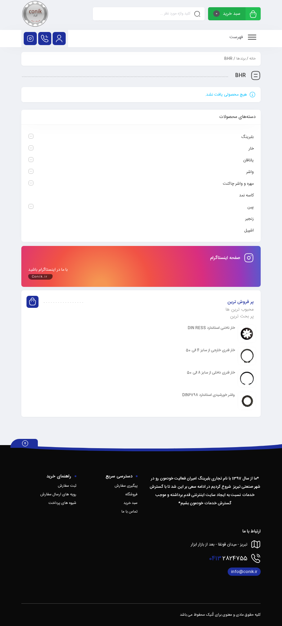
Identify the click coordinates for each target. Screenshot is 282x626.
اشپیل (249, 230)
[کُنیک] (35, 15)
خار (251, 148)
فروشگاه (132, 495)
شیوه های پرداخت (62, 503)
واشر (250, 172)
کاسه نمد (246, 195)
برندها (241, 59)
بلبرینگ (247, 136)
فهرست (236, 37)
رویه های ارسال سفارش (58, 495)
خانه (252, 59)
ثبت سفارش (67, 486)
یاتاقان (248, 160)
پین (250, 207)
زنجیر (249, 218)
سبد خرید (130, 503)
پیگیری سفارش (126, 486)
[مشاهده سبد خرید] (253, 15)
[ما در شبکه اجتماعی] (30, 38)
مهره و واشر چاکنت (238, 183)
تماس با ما (129, 512)
